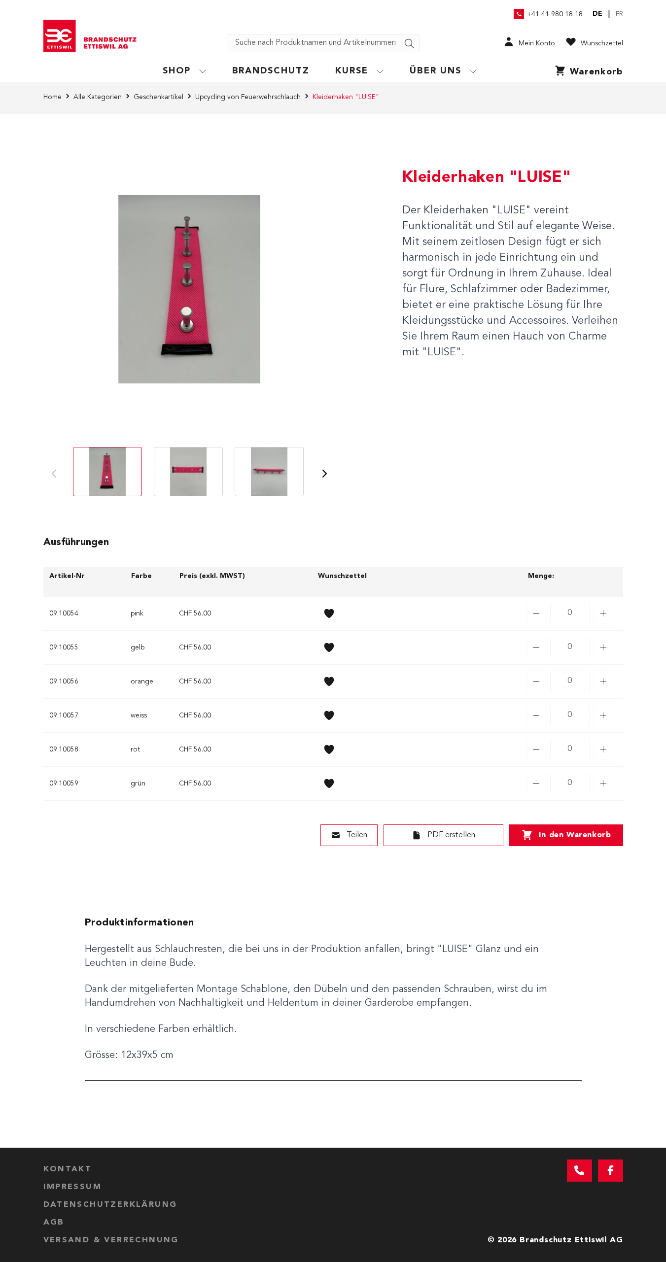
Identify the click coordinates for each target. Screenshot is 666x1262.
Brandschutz (271, 71)
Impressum (72, 1187)
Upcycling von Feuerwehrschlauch (248, 97)
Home (52, 97)
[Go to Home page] (93, 36)
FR (619, 14)
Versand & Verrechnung (111, 1240)
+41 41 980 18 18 (555, 14)
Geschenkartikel (158, 97)
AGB (54, 1223)
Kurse (351, 71)
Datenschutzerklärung (110, 1205)
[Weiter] (324, 473)
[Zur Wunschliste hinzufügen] (329, 613)
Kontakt (67, 1169)
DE (597, 13)
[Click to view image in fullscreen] (189, 289)
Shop (177, 71)
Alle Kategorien (97, 97)
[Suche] (410, 44)
